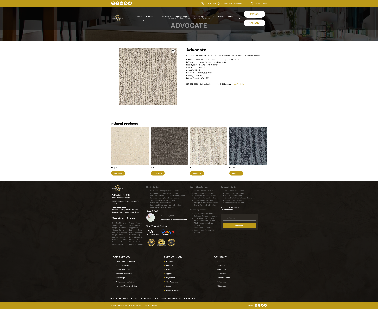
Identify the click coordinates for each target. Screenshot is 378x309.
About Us (141, 21)
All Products (150, 16)
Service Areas (198, 16)
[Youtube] (121, 3)
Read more (118, 173)
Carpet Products (237, 84)
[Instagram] (113, 3)
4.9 (150, 231)
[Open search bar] (240, 18)
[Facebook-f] (117, 3)
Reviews (221, 16)
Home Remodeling (182, 16)
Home (139, 16)
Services (165, 16)
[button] (173, 51)
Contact (231, 16)
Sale (212, 16)
